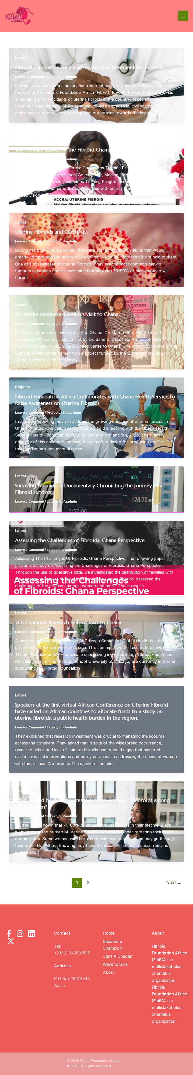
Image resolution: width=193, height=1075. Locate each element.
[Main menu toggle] (183, 16)
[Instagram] (20, 933)
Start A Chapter (118, 956)
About (109, 972)
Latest (20, 58)
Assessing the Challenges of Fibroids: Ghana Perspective (79, 540)
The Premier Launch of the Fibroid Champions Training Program (89, 150)
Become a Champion (112, 945)
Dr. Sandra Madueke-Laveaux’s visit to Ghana (66, 314)
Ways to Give (115, 964)
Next (173, 882)
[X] (11, 941)
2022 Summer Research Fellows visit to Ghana (68, 622)
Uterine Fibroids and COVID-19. (51, 232)
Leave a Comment (29, 77)
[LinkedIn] (31, 933)
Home (108, 933)
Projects (22, 387)
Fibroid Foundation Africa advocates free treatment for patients (89, 67)
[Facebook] (9, 933)
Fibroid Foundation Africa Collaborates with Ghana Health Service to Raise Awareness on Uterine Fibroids (95, 400)
